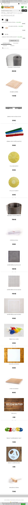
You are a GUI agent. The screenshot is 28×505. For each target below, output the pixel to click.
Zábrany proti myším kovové (12, 36)
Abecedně (12, 45)
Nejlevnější (15, 43)
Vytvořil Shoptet (15, 502)
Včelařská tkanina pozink (11, 22)
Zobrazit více (13, 40)
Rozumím (23, 504)
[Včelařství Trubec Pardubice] (7, 7)
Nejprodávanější (6, 43)
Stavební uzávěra (16, 26)
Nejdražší (5, 45)
